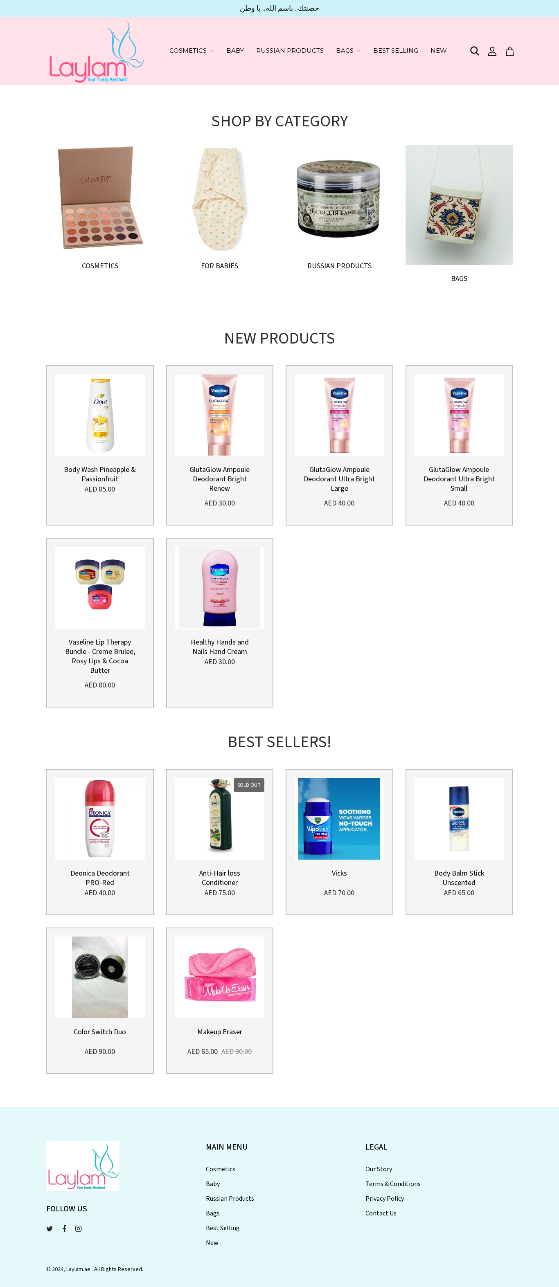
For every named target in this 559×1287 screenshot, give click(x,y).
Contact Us (381, 1213)
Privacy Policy (384, 1198)
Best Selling (395, 50)
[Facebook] (64, 1229)
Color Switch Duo (100, 1032)
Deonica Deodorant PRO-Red (100, 878)
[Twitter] (49, 1229)
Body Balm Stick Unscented (459, 878)
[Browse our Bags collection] (459, 204)
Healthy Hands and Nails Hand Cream (220, 647)
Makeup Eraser (219, 1032)
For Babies (219, 266)
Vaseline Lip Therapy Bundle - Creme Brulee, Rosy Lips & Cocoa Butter (100, 656)
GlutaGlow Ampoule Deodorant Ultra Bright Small (459, 479)
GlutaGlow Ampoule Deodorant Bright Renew (219, 479)
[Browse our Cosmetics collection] (100, 197)
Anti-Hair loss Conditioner (219, 878)
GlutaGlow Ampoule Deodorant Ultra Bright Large (339, 479)
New (439, 50)
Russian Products (290, 50)
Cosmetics (188, 50)
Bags (345, 50)
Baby (235, 50)
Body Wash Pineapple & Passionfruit (100, 474)
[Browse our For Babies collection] (220, 197)
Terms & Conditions (393, 1183)
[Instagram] (78, 1229)
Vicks (339, 873)
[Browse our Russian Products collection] (339, 197)
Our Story (378, 1169)
